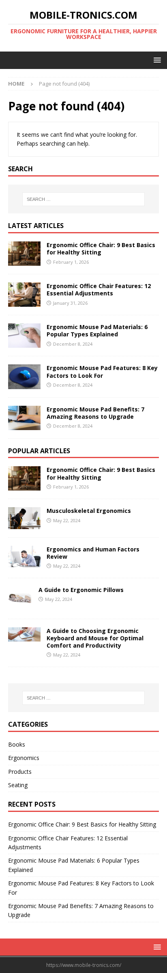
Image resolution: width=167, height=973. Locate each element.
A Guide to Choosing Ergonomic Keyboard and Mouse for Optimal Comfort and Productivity (95, 638)
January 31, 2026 (70, 303)
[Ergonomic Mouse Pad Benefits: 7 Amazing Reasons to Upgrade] (24, 418)
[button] (156, 60)
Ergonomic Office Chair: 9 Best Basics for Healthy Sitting (101, 248)
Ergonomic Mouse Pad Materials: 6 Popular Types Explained (97, 330)
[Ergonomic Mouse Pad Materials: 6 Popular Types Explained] (24, 335)
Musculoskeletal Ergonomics (89, 510)
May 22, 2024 (66, 520)
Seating (18, 785)
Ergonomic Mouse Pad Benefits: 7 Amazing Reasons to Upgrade (95, 412)
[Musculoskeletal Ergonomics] (24, 518)
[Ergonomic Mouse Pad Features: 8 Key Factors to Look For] (24, 376)
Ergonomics (23, 758)
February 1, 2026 (71, 262)
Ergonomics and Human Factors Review (93, 552)
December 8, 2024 (72, 344)
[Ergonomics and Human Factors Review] (24, 556)
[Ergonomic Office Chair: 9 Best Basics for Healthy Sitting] (24, 253)
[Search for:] (84, 199)
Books (16, 744)
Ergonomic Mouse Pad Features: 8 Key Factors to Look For (102, 371)
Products (20, 771)
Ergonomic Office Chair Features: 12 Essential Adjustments (99, 289)
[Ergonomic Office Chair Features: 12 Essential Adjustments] (24, 294)
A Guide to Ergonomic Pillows (81, 590)
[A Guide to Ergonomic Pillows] (20, 598)
